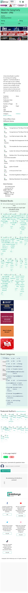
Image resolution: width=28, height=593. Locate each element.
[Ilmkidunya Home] (4, 1)
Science (9, 393)
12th (14, 364)
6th (14, 358)
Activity (9, 115)
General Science (15, 388)
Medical (20, 376)
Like (7, 514)
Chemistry (15, 366)
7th (19, 358)
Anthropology (15, 400)
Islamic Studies (9, 377)
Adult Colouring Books (9, 402)
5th (8, 358)
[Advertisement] (14, 56)
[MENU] (26, 2)
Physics (20, 366)
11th (8, 364)
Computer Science (15, 372)
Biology (20, 364)
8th (8, 361)
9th (14, 361)
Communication (20, 380)
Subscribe (20, 515)
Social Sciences (15, 384)
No (12, 457)
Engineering (15, 376)
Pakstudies (20, 371)
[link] (12, 2)
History (20, 393)
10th (19, 361)
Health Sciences (20, 384)
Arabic (20, 387)
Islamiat (20, 369)
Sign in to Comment (6, 470)
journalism (9, 383)
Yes (6, 457)
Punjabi (15, 369)
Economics (15, 396)
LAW (8, 380)
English (9, 366)
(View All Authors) (21, 411)
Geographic (15, 393)
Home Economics (9, 397)
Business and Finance (9, 389)
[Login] (23, 2)
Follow (7, 533)
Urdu (8, 369)
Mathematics (9, 371)
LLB (14, 380)
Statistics (20, 396)
